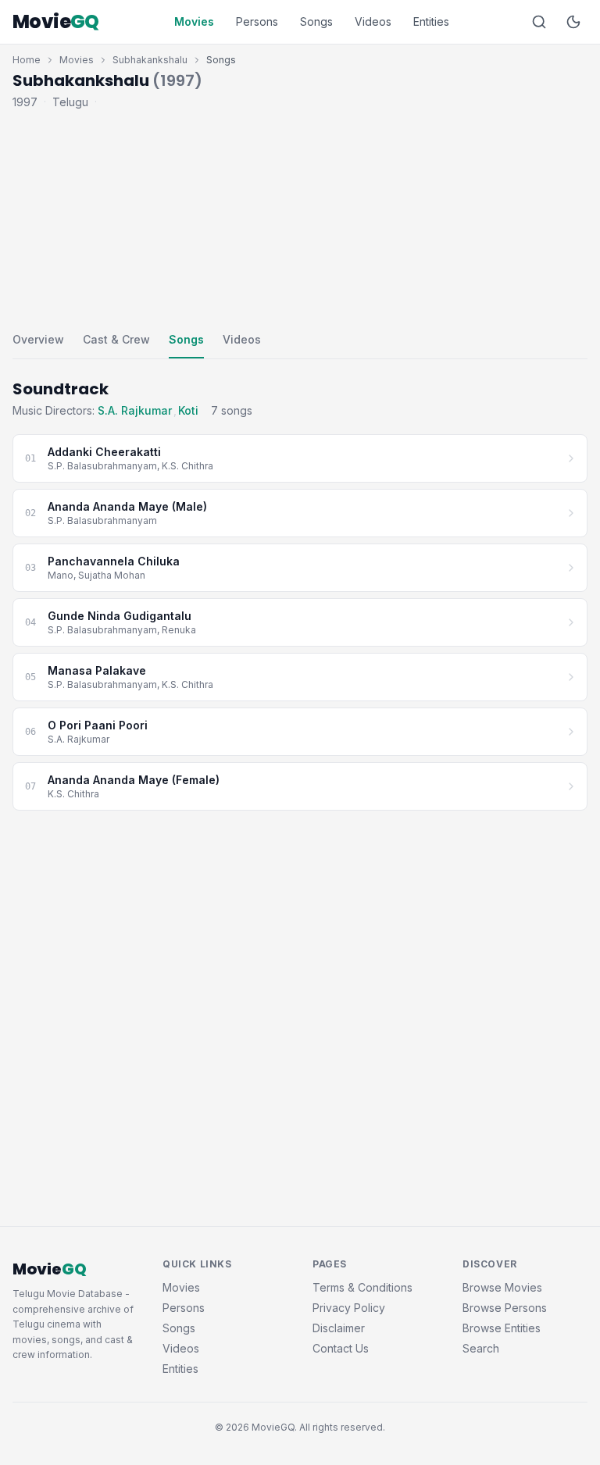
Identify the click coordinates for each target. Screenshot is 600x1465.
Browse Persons (504, 1307)
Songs (316, 21)
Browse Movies (502, 1287)
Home (26, 60)
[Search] (539, 22)
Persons (257, 21)
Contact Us (340, 1348)
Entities (431, 21)
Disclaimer (338, 1328)
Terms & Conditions (362, 1287)
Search (480, 1348)
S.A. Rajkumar (135, 410)
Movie (55, 21)
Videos (373, 21)
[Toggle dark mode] (573, 22)
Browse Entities (501, 1328)
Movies (194, 21)
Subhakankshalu (150, 60)
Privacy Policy (348, 1307)
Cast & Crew (116, 339)
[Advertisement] (300, 217)
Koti (188, 410)
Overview (38, 339)
